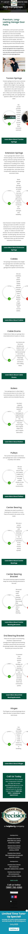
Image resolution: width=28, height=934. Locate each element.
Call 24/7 (6, 2)
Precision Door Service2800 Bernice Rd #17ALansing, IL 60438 (14, 848)
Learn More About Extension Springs (14, 248)
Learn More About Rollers (14, 442)
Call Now (13, 929)
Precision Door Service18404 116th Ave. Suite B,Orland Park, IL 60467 (14, 840)
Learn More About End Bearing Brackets (14, 696)
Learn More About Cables (14, 320)
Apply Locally (14, 880)
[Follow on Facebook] (12, 897)
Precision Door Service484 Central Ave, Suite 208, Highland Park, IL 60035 (14, 867)
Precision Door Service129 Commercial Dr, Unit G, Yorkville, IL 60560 (14, 874)
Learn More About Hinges (14, 764)
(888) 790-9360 (14, 887)
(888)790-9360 (22, 2)
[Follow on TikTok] (15, 897)
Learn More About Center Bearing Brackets (14, 623)
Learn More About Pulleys (14, 496)
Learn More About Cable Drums (14, 376)
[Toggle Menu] (2, 1)
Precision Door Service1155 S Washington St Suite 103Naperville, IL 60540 (14, 855)
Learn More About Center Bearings (14, 562)
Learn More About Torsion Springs (14, 140)
